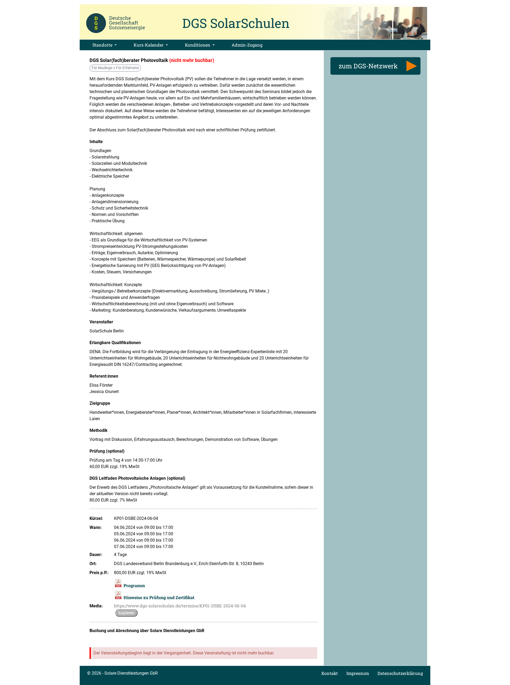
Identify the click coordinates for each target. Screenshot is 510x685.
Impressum (357, 673)
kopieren (126, 612)
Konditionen (198, 45)
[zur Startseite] (115, 22)
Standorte (102, 45)
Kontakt (329, 673)
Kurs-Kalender (149, 45)
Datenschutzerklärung (400, 673)
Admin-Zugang (247, 45)
